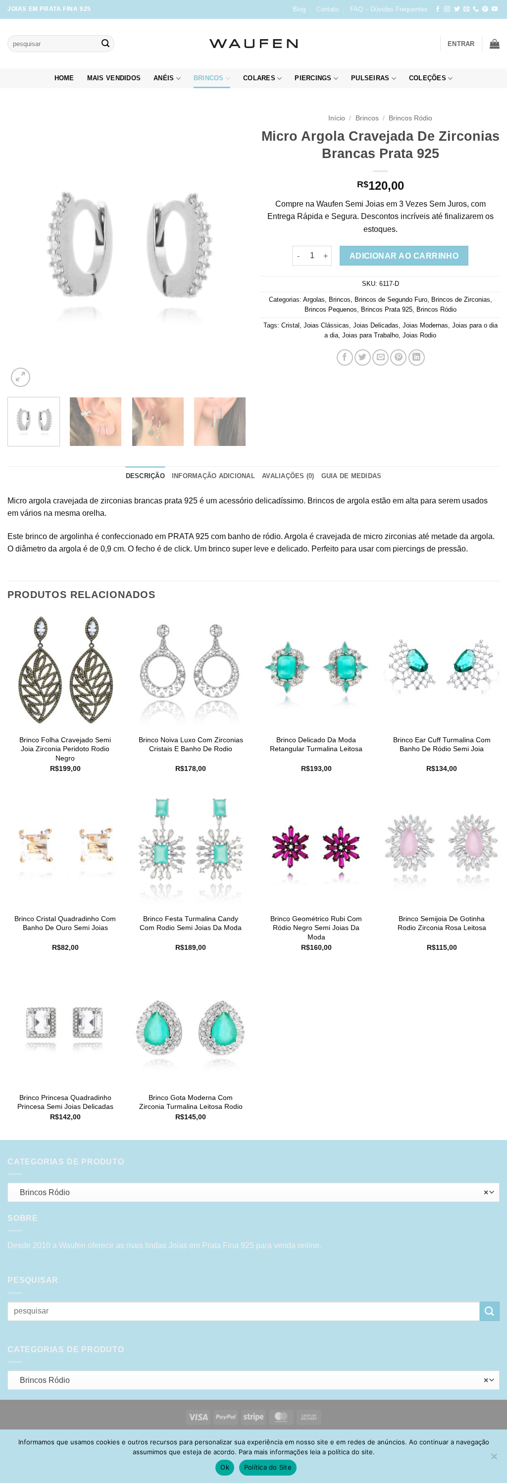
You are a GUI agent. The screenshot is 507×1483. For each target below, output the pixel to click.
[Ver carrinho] (495, 44)
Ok (224, 1467)
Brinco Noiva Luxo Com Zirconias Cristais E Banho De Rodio (191, 744)
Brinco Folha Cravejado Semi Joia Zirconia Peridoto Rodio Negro (65, 749)
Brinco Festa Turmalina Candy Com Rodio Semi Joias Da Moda (191, 923)
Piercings (313, 78)
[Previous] (25, 248)
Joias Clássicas (326, 325)
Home (64, 78)
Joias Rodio (419, 335)
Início (336, 118)
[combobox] (253, 1192)
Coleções (427, 78)
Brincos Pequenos (330, 309)
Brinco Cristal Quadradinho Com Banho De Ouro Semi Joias (65, 923)
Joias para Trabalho (370, 335)
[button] (461, 44)
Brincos (209, 78)
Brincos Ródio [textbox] (251, 1192)
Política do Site (268, 1467)
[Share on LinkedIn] (416, 357)
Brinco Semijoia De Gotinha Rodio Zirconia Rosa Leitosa (442, 923)
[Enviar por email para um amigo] (380, 357)
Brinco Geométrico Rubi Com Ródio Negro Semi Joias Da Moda (316, 928)
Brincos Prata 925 (386, 309)
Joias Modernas (425, 325)
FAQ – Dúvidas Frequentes (389, 9)
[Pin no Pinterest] (398, 357)
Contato (327, 9)
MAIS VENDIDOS (114, 78)
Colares (259, 78)
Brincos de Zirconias (460, 299)
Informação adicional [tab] (213, 476)
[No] (494, 1459)
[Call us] (476, 9)
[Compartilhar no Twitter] (363, 357)
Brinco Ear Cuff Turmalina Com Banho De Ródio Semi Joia (442, 744)
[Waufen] (253, 43)
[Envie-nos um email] (466, 9)
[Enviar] (105, 43)
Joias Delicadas (376, 325)
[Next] (229, 248)
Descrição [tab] (145, 476)
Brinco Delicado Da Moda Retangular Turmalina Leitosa (316, 744)
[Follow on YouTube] (495, 9)
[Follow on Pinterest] (485, 9)
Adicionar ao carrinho (404, 256)
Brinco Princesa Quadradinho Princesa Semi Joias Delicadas (65, 1102)
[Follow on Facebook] (438, 9)
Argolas (314, 299)
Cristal (290, 325)
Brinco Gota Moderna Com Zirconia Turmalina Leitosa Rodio (191, 1102)
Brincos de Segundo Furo (391, 299)
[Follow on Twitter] (457, 9)
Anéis (163, 78)
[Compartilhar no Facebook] (345, 357)
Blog (299, 9)
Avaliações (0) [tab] (288, 476)
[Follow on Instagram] (447, 9)
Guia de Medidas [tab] (351, 476)
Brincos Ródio (410, 118)
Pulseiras (370, 78)
